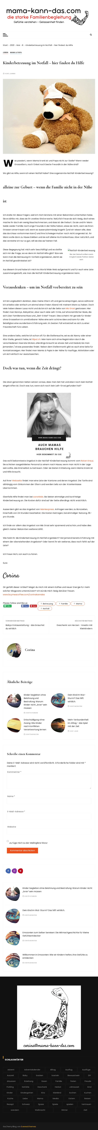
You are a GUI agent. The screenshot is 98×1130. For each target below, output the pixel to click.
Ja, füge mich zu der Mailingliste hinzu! (28, 842)
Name (11, 796)
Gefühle (25, 1087)
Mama (79, 603)
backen (39, 1075)
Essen (44, 1081)
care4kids (38, 496)
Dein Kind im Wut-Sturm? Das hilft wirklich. (77, 698)
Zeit (85, 1110)
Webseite (17, 480)
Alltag (53, 1069)
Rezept (10, 1104)
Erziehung (28, 1081)
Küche (10, 1098)
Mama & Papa (16, 52)
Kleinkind (57, 1092)
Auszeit (10, 1075)
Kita (43, 1092)
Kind (89, 1087)
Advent (11, 1069)
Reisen (87, 1098)
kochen (72, 1092)
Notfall (46, 608)
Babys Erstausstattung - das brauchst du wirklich (25, 627)
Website (11, 826)
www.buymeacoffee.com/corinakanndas (24, 594)
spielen (69, 1104)
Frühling (10, 1087)
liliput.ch (36, 339)
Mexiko (56, 1098)
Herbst (58, 1087)
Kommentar (14, 771)
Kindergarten (27, 1092)
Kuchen (87, 1092)
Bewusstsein (73, 1075)
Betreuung (48, 603)
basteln (55, 1075)
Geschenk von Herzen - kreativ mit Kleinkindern (74, 627)
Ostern (71, 1098)
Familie (64, 603)
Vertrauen (86, 1104)
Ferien (73, 1081)
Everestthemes (28, 1126)
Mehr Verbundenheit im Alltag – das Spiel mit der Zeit (78, 723)
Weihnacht (40, 1110)
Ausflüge (86, 1069)
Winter (64, 1110)
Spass (41, 1104)
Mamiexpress (47, 509)
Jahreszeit (74, 1087)
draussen (11, 1081)
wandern (15, 1110)
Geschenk (42, 1087)
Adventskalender (32, 1069)
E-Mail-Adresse (16, 811)
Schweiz (26, 1104)
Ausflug (68, 1069)
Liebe (25, 1098)
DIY (89, 1075)
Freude (88, 1081)
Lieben (5, 52)
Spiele (55, 1104)
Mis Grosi (70, 308)
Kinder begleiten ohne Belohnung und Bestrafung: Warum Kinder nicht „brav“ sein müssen (35, 701)
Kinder (10, 1092)
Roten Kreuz (87, 460)
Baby (25, 1075)
